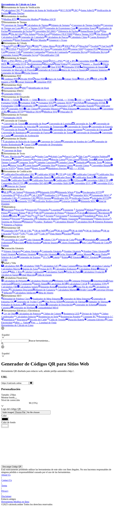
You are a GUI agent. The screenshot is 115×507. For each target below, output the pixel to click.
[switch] (16, 398)
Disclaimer (6, 496)
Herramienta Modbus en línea (15, 501)
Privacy (4, 491)
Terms (4, 485)
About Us (5, 475)
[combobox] (15, 332)
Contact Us (6, 480)
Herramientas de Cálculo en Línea (17, 325)
